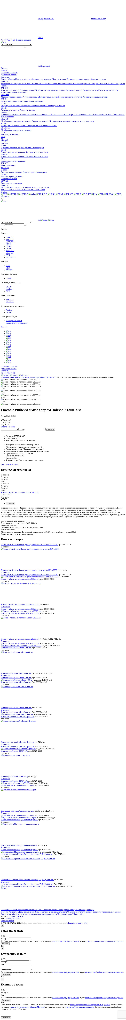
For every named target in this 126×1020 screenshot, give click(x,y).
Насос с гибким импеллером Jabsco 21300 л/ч (20, 492)
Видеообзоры (88, 910)
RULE (3, 99)
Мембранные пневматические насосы (48, 84)
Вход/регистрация (23, 40)
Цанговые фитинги (9, 148)
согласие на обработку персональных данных (104, 941)
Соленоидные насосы (56, 106)
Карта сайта (78, 914)
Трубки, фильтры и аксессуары (31, 148)
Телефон (5, 938)
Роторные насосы (27, 90)
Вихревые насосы (90, 90)
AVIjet (3, 123)
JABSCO (4, 88)
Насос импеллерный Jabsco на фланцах (17, 716)
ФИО (3, 936)
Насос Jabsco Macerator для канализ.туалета (19, 820)
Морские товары (8, 165)
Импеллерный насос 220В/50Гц (14, 751)
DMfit (3, 145)
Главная (4, 377)
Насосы (11, 377)
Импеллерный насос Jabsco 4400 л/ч (16, 648)
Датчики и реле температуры (35, 172)
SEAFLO (5, 119)
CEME (4, 108)
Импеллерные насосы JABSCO (43, 377)
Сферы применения (26, 912)
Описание (10, 503)
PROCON (5, 95)
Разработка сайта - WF (77, 923)
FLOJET (4, 81)
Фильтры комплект (9, 179)
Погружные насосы (9, 101)
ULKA (4, 103)
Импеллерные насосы (10, 90)
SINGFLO (5, 112)
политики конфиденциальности (65, 941)
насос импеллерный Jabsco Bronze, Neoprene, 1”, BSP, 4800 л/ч (27, 854)
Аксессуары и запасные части (102, 84)
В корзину (50, 429)
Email (3, 964)
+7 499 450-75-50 (8, 373)
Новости (5, 912)
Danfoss (4, 154)
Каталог (21, 910)
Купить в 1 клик (8, 427)
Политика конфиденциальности (53, 912)
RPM (3, 137)
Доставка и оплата (8, 75)
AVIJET (4, 141)
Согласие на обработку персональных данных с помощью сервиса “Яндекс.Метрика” (37, 914)
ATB (3, 132)
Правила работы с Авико (47, 910)
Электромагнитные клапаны (13, 152)
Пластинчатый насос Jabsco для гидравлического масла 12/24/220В (29, 545)
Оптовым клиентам (9, 72)
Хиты (37, 912)
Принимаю (6, 1018)
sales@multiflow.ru (14, 918)
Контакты (5, 77)
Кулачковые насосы (74, 90)
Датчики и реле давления (12, 172)
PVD (3, 159)
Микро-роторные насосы (12, 97)
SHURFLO (5, 128)
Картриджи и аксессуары (11, 183)
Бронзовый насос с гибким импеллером (18, 785)
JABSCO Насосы (22, 377)
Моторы (4, 139)
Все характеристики (9, 464)
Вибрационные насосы (11, 106)
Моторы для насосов (9, 134)
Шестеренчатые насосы (108, 90)
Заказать (5, 944)
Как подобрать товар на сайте (70, 910)
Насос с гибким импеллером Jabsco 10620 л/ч (20, 579)
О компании (30, 910)
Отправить (6, 974)
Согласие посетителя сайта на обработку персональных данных (94, 912)
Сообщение (6, 969)
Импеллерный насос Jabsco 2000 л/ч (16, 682)
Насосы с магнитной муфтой (76, 84)
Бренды (4, 327)
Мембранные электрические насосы (16, 84)
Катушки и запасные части (37, 152)
